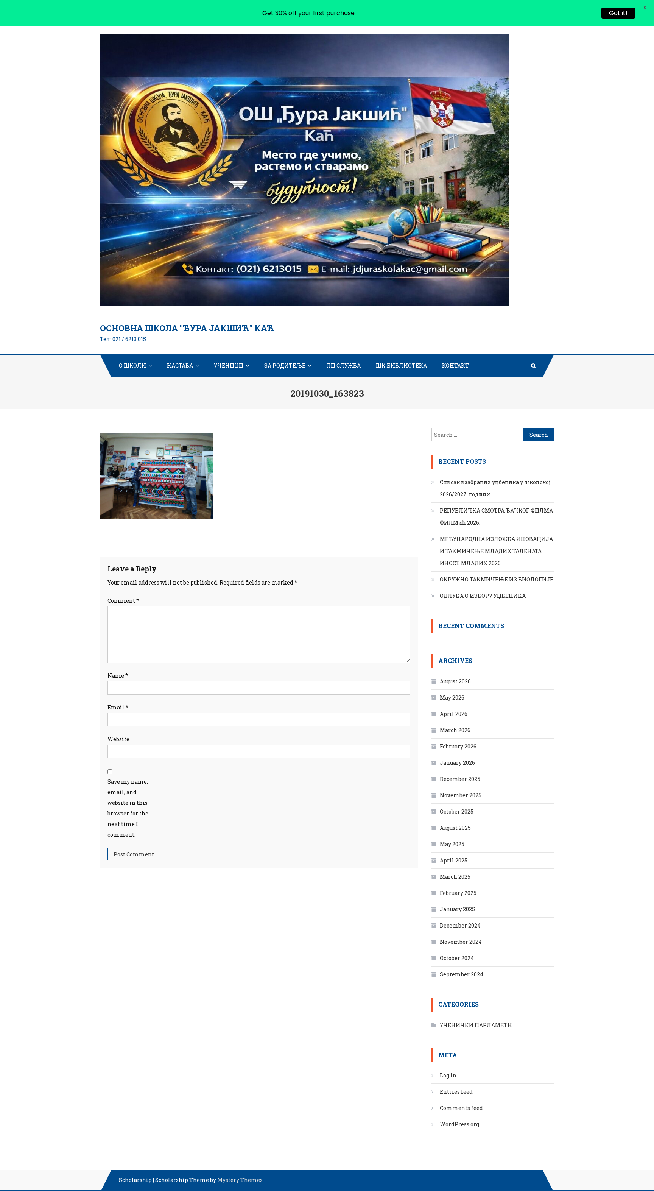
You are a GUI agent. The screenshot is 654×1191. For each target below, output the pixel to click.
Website (118, 739)
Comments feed (461, 1107)
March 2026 (455, 730)
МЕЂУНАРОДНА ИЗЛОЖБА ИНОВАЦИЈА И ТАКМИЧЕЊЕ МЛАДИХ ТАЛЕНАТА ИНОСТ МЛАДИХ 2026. (496, 551)
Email (117, 707)
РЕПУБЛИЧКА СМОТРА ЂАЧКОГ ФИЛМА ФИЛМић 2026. (496, 516)
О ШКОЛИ (132, 365)
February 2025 (458, 892)
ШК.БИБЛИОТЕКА (401, 365)
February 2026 (458, 746)
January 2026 (457, 762)
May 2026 (452, 697)
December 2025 (460, 779)
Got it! (618, 13)
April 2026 (453, 713)
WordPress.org (459, 1124)
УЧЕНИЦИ (228, 365)
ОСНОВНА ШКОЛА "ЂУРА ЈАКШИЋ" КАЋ (187, 328)
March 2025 (455, 876)
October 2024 (457, 958)
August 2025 (455, 827)
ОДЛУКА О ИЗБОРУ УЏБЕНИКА (483, 595)
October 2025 (456, 811)
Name (117, 675)
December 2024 (460, 925)
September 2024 (461, 974)
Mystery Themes (240, 1179)
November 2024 (461, 941)
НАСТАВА (180, 365)
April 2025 (453, 860)
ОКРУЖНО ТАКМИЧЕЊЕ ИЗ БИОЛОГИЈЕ (496, 579)
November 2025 (460, 795)
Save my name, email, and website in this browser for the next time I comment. (127, 808)
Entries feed (456, 1091)
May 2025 (452, 844)
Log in (448, 1075)
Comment (123, 600)
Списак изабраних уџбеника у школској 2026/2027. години (495, 488)
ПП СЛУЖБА (343, 365)
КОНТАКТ (455, 365)
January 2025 (457, 909)
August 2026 (455, 681)
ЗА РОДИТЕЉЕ (284, 365)
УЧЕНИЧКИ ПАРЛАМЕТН (476, 1025)
